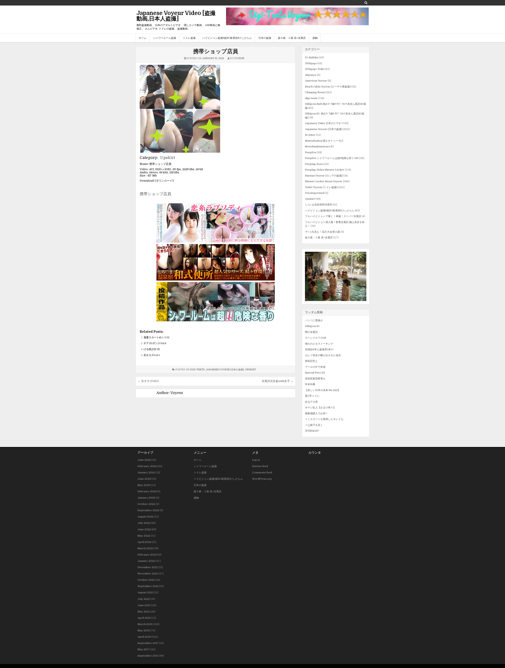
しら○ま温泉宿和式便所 (318, 204)
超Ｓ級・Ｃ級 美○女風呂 (292, 37)
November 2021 (147, 573)
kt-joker (310, 134)
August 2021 (145, 592)
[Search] (366, 2)
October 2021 (146, 579)
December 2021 (147, 567)
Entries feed (260, 466)
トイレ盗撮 (189, 37)
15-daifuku (311, 57)
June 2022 (144, 529)
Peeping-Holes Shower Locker (324, 169)
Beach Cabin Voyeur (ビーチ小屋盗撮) (328, 86)
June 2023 (144, 478)
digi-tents (197, 369)
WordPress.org (262, 478)
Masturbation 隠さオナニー (321, 140)
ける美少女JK (152, 349)
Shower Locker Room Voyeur (323, 181)
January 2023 (146, 497)
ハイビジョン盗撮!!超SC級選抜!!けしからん (227, 37)
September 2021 (148, 586)
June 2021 (144, 605)
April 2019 (144, 636)
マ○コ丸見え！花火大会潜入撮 (322, 231)
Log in (256, 459)
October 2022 (146, 504)
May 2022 (143, 535)
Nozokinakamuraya (317, 146)
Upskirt (167, 157)
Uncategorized (314, 192)
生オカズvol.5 (152, 355)
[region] (335, 276)
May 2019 (143, 630)
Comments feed (262, 472)
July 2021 (143, 598)
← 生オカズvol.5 (148, 381)
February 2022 (147, 554)
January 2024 (146, 472)
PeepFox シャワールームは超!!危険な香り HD (332, 158)
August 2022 (145, 516)
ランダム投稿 (314, 312)
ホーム (142, 37)
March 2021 (144, 624)
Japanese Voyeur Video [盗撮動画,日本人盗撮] (176, 16)
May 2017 (143, 649)
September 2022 (148, 510)
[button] (335, 276)
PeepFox (310, 152)
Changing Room (315, 92)
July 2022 (143, 522)
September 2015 (148, 655)
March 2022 (145, 548)
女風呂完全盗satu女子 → (277, 381)
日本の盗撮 (264, 37)
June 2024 (144, 459)
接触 (315, 37)
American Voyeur (316, 80)
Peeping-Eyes (314, 164)
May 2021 (143, 611)
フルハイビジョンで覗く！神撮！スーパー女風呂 (333, 216)
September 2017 (148, 643)
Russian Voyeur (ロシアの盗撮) (324, 175)
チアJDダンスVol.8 (155, 343)
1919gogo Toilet (315, 69)
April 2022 (144, 542)
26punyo (310, 74)
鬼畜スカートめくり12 (156, 337)
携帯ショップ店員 (215, 51)
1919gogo (311, 63)
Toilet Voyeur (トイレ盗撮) (321, 187)
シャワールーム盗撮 (164, 37)
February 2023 (147, 491)
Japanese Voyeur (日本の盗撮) (225, 369)
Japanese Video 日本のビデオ (323, 123)
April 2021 (144, 617)
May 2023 (143, 485)
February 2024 (146, 466)
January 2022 (146, 560)
